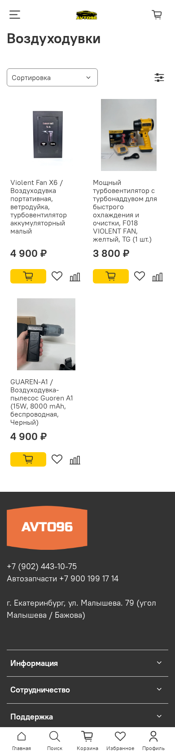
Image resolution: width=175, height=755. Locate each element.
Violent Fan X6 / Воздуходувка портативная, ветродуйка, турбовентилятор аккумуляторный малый (38, 206)
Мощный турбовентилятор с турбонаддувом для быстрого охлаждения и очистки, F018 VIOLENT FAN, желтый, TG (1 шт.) (125, 210)
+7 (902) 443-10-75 (42, 566)
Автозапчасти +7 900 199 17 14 (62, 579)
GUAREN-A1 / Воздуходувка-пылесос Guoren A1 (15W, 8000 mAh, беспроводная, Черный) (41, 402)
